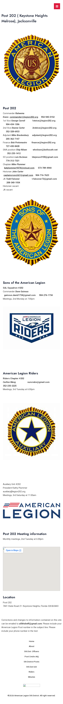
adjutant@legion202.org (44, 135)
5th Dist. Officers (31, 651)
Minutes (31, 677)
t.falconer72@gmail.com (44, 179)
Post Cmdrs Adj (32, 656)
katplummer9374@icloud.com (19, 168)
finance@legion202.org (43, 142)
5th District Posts (31, 661)
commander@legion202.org (24, 117)
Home (31, 641)
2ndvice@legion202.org (44, 128)
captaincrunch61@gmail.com (18, 175)
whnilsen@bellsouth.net (45, 149)
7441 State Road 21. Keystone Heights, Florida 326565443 (30, 606)
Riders (31, 672)
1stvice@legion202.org (43, 120)
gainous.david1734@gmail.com (20, 295)
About (31, 646)
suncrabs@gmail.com (38, 382)
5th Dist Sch (31, 667)
